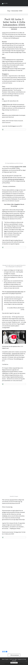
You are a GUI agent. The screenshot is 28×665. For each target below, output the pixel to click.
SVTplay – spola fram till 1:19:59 (14, 353)
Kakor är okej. (14, 662)
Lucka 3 (4, 32)
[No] (26, 661)
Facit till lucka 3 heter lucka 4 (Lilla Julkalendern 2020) (14, 22)
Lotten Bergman (13, 27)
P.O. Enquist (15, 166)
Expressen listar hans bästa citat (15, 291)
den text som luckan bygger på (16, 179)
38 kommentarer (14, 655)
